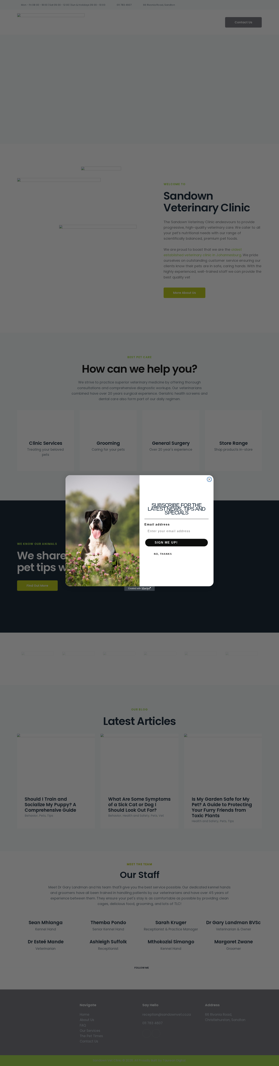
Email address (157, 524)
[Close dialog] (209, 479)
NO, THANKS (163, 554)
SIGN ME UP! (166, 542)
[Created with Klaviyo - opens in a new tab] (139, 588)
